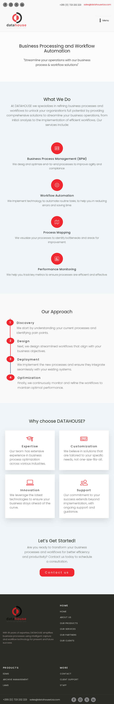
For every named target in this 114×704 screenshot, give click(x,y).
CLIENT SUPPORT (69, 679)
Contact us (57, 572)
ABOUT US (65, 617)
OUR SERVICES (68, 629)
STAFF (63, 685)
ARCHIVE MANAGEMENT (15, 679)
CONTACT (65, 674)
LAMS (6, 685)
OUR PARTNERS (68, 635)
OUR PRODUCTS (69, 623)
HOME (63, 612)
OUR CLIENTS (67, 641)
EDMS (6, 674)
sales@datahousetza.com (97, 4)
